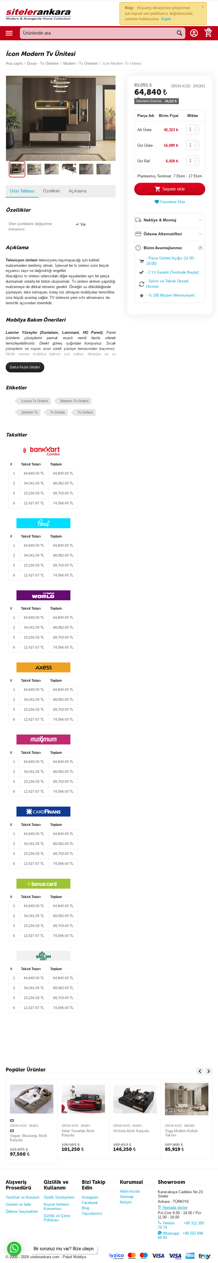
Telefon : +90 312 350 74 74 (181, 1225)
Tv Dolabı (57, 412)
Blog (85, 1208)
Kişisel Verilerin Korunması (56, 1206)
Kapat (166, 19)
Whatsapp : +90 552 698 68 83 (180, 1235)
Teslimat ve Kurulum (22, 1197)
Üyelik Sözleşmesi (59, 1197)
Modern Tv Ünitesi (74, 401)
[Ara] (179, 33)
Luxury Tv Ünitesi (34, 401)
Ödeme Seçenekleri (22, 1211)
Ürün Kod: (181, 86)
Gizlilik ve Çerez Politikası (57, 1218)
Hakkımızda (130, 1191)
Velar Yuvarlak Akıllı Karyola (78, 1133)
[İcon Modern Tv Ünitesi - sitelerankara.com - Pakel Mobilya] (61, 118)
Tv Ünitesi (85, 412)
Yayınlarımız (92, 1213)
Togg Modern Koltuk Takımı (181, 1133)
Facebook (90, 1203)
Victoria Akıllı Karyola (131, 1131)
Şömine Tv (29, 412)
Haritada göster (175, 1207)
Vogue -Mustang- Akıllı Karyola (28, 1138)
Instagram (90, 1197)
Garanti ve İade (18, 1204)
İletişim (126, 1202)
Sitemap (126, 1197)
